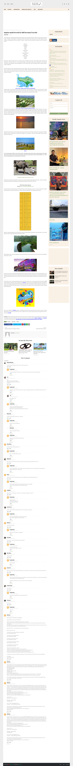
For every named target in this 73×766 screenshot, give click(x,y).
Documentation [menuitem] (16, 9)
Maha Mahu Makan (53, 58)
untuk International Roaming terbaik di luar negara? (32, 319)
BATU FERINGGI (54, 242)
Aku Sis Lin (52, 50)
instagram (39, 317)
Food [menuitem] (34, 9)
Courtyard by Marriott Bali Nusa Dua (27, 215)
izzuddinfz (9, 490)
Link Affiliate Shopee (53, 67)
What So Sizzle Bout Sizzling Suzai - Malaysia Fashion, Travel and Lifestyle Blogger (57, 74)
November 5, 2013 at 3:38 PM (14, 388)
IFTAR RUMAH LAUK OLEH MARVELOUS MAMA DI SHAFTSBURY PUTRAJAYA (57, 143)
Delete (10, 366)
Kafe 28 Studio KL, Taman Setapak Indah (57, 168)
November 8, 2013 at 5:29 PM (14, 396)
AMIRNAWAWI (52, 66)
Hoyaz (8, 474)
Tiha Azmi (9, 600)
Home (60, 764)
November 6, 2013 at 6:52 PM (14, 482)
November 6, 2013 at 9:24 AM (11, 475)
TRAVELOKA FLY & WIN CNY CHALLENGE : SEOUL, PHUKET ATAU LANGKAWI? (39, 352)
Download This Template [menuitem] (26, 9)
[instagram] (66, 4)
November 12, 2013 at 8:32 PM (14, 545)
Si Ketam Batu (9, 585)
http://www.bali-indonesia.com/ (26, 186)
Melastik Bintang (10, 362)
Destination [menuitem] (40, 9)
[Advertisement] (36, 21)
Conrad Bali (27, 193)
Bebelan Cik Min (52, 62)
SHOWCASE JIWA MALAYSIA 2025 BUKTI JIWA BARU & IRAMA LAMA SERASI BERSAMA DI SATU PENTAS (59, 194)
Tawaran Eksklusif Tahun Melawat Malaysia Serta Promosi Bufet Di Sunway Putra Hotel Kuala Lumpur (59, 60)
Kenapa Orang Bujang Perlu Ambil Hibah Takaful (58, 86)
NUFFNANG (13, 321)
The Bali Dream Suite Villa (27, 220)
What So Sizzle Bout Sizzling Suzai (55, 78)
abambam (51, 85)
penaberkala (6, 34)
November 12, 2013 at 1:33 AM (11, 554)
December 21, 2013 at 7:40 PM (14, 593)
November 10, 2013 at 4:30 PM (11, 538)
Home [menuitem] (5, 9)
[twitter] (64, 4)
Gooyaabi (20, 764)
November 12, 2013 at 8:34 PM (14, 575)
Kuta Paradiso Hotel (26, 203)
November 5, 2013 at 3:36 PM (14, 370)
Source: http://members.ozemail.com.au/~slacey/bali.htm (25, 88)
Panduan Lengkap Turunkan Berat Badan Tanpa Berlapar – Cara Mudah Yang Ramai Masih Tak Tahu (58, 64)
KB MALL (52, 220)
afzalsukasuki (52, 82)
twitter (35, 317)
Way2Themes (12, 764)
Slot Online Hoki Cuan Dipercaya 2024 (56, 83)
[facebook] (62, 4)
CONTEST (8, 321)
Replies (9, 368)
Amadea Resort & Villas (26, 224)
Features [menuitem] (9, 9)
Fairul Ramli (9, 444)
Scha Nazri (9, 537)
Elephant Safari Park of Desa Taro (25, 177)
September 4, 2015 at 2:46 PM (11, 683)
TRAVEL (18, 321)
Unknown (8, 522)
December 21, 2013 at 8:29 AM (11, 601)
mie (7, 377)
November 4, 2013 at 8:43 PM (11, 445)
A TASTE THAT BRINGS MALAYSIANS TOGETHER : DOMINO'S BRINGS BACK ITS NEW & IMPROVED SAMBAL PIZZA (58, 52)
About (64, 764)
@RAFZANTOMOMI (53, 55)
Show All (51, 87)
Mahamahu (9, 458)
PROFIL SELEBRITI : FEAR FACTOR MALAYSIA (60, 276)
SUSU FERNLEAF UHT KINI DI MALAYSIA (9, 352)
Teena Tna (9, 567)
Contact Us (67, 764)
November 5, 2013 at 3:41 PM (13, 466)
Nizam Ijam (9, 413)
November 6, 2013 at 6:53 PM (14, 498)
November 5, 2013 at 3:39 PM (14, 421)
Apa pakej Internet (19, 319)
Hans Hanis (9, 553)
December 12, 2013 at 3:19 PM (11, 586)
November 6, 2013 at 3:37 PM (11, 491)
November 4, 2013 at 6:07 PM (11, 414)
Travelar (24, 282)
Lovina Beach (25, 129)
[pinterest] (68, 4)
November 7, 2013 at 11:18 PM (13, 436)
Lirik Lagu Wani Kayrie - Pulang (55, 56)
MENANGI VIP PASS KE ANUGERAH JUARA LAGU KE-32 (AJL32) (24, 352)
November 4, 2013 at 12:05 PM (11, 378)
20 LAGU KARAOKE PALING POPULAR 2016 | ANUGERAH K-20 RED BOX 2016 (61, 272)
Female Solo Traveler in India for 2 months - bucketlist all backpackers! (57, 76)
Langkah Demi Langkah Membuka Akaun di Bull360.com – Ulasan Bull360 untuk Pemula (57, 71)
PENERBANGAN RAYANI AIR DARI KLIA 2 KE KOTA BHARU (61, 281)
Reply (7, 366)
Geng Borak (52, 69)
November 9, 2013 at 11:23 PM (14, 530)
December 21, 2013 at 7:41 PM (14, 608)
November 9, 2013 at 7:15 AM (10, 523)
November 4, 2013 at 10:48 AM (11, 363)
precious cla (9, 506)
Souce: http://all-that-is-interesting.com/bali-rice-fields (25, 108)
